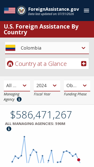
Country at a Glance (41, 63)
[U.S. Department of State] (15, 10)
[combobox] (6, 85)
